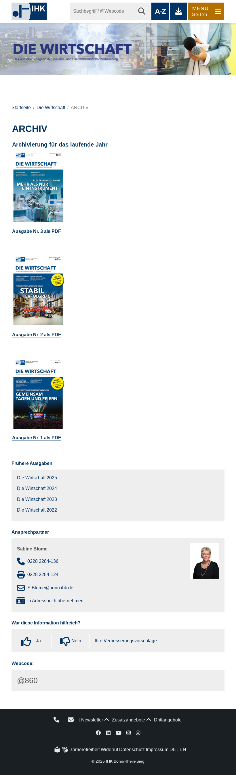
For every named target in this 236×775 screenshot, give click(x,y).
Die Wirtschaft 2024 (37, 488)
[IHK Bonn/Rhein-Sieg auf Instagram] (128, 732)
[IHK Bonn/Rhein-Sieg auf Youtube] (118, 732)
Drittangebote (167, 719)
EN (183, 749)
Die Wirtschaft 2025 (37, 477)
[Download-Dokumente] (178, 11)
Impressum (157, 749)
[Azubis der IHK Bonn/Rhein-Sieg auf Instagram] (138, 732)
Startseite (21, 107)
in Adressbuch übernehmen (55, 600)
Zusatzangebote (128, 719)
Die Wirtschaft (51, 107)
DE (173, 749)
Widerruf (109, 749)
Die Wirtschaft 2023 (37, 499)
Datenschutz (132, 749)
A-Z (160, 11)
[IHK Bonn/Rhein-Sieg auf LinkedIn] (108, 732)
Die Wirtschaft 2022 (37, 510)
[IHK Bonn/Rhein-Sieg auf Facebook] (99, 732)
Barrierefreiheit (84, 749)
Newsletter (92, 719)
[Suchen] (142, 11)
